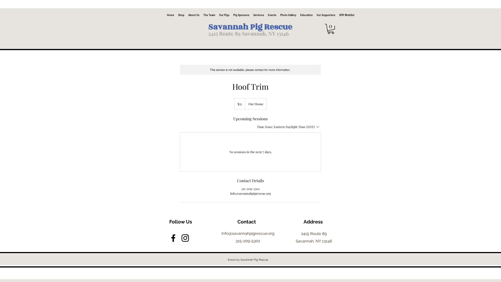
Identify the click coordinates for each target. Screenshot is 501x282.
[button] (331, 29)
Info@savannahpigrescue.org (248, 233)
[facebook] (173, 238)
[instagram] (185, 238)
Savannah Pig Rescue (250, 27)
